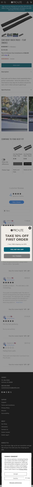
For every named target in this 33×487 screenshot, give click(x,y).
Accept (16, 474)
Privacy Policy (23, 469)
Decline (15, 478)
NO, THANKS (17, 256)
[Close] (30, 228)
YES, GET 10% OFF (16, 249)
